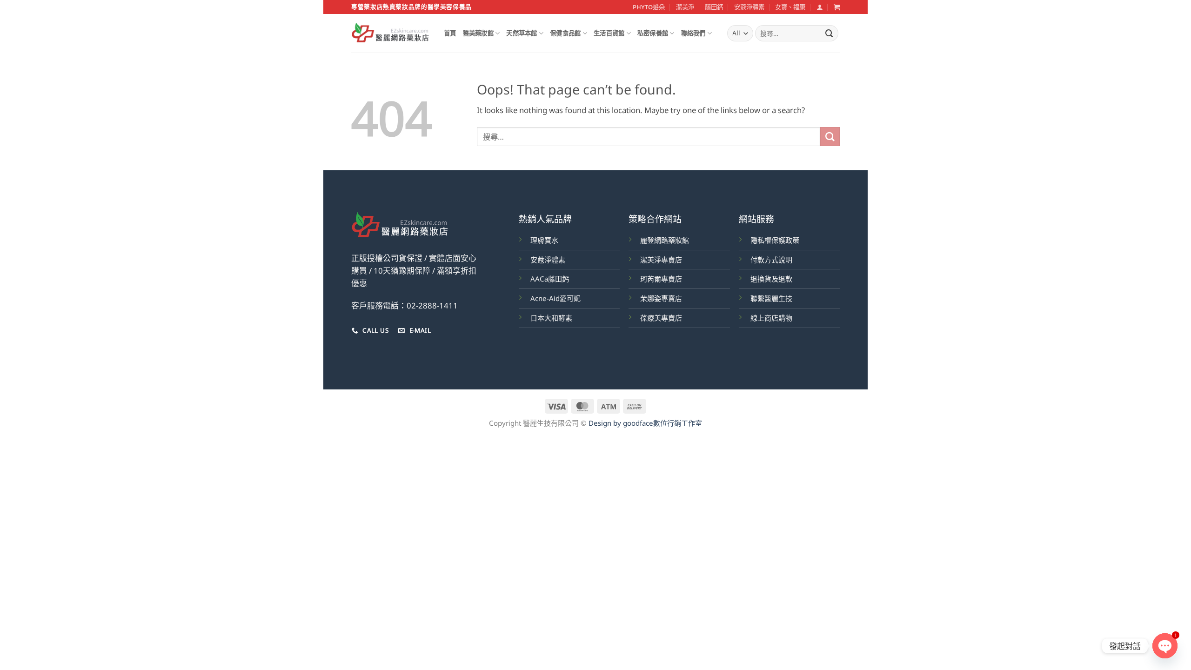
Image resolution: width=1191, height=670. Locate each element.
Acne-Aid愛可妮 (555, 298)
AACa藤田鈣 (549, 278)
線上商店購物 (771, 317)
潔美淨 (685, 7)
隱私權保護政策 (774, 240)
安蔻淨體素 (749, 7)
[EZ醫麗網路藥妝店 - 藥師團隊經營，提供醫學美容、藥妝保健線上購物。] (390, 33)
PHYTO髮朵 (649, 7)
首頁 (450, 33)
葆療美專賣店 (661, 317)
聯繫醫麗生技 (771, 298)
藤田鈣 (714, 7)
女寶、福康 (790, 7)
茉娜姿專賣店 (661, 298)
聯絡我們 (693, 33)
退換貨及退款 (771, 278)
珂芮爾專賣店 (661, 278)
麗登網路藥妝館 (664, 240)
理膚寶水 (544, 240)
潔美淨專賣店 (661, 259)
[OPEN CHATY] (1165, 645)
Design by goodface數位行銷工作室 (645, 423)
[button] (819, 7)
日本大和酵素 (551, 317)
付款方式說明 (771, 259)
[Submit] (829, 33)
